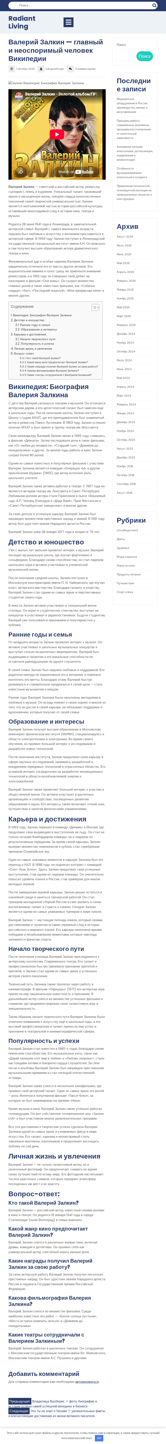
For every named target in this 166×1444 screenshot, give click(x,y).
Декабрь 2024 (126, 334)
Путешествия (125, 583)
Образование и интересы (39, 329)
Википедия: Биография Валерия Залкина (42, 315)
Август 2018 (124, 493)
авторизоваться (87, 1381)
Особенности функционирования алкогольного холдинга (132, 173)
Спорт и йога (125, 592)
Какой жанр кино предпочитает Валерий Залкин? (57, 362)
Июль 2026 (124, 245)
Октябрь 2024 (126, 351)
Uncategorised (127, 530)
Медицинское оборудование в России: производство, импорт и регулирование (132, 105)
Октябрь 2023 (126, 440)
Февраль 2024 (126, 404)
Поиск (155, 5)
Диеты (121, 539)
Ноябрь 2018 (125, 466)
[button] (93, 308)
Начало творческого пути (37, 339)
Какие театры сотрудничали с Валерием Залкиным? (59, 375)
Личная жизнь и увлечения (33, 348)
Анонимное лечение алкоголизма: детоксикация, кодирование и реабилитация (135, 153)
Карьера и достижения (30, 334)
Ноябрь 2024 (125, 343)
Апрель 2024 (125, 387)
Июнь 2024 (124, 369)
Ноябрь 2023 (125, 431)
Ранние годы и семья (35, 325)
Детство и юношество (29, 320)
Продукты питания (128, 574)
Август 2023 (125, 449)
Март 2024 (124, 396)
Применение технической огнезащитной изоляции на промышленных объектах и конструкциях (134, 192)
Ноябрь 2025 (125, 298)
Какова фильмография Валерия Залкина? (53, 370)
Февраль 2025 (126, 325)
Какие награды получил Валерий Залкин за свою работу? (62, 366)
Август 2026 (125, 237)
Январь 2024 (125, 413)
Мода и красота (127, 557)
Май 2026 (123, 263)
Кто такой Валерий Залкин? (44, 358)
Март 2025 (124, 316)
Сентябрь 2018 (126, 484)
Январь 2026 (125, 290)
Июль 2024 (124, 360)
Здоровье (123, 548)
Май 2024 (123, 378)
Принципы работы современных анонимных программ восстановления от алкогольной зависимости (134, 129)
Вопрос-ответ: (24, 353)
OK (99, 1438)
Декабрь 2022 (126, 457)
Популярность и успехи (37, 344)
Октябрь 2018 (125, 475)
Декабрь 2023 (126, 422)
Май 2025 (123, 307)
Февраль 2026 (126, 281)
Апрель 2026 (125, 272)
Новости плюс (126, 566)
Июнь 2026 (124, 254)
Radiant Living (21, 22)
